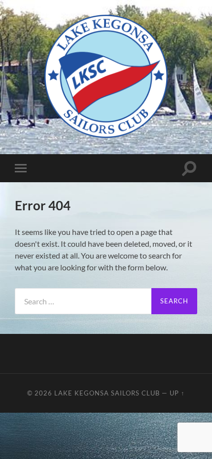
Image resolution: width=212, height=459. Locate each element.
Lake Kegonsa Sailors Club (107, 393)
